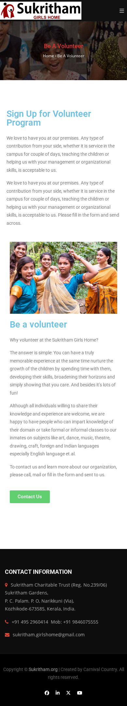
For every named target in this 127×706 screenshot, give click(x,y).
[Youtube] (79, 693)
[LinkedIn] (58, 693)
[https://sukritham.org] (40, 10)
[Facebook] (47, 693)
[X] (68, 693)
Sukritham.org (44, 669)
